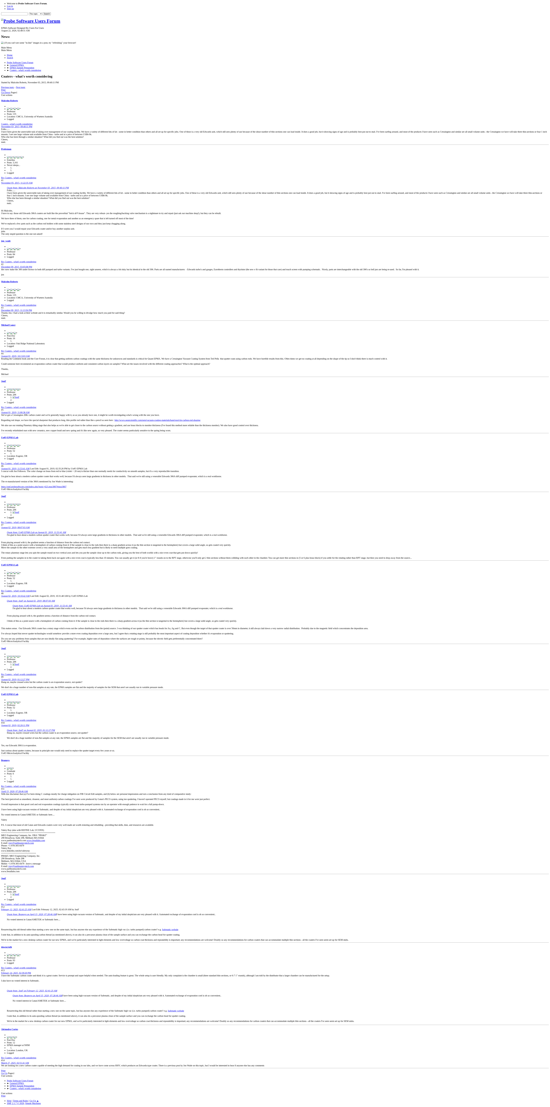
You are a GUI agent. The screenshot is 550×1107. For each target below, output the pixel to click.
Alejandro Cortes (9, 1029)
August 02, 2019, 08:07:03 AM (15, 527)
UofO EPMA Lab (9, 437)
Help (9, 1101)
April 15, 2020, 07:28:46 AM (14, 791)
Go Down (5, 92)
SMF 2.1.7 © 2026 (15, 1103)
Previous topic (7, 87)
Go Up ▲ (34, 1101)
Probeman (6, 149)
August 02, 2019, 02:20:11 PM (15, 725)
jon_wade (6, 241)
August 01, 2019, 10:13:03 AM (15, 356)
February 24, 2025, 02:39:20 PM (16, 973)
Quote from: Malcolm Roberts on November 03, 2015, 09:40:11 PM (38, 188)
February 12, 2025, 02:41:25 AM (16, 909)
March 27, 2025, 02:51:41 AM (15, 1063)
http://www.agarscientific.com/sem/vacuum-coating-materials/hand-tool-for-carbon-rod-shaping (157, 420)
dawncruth (6, 947)
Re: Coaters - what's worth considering (18, 178)
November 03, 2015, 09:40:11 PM (16, 126)
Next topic (20, 87)
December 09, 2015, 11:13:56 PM (16, 310)
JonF (3, 381)
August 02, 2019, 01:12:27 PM (15, 679)
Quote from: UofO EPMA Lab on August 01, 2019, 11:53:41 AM (36, 532)
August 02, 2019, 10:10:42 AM (15, 596)
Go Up (4, 1073)
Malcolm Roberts (9, 100)
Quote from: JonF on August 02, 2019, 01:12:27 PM (31, 730)
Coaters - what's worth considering (17, 124)
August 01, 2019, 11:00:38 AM (15, 412)
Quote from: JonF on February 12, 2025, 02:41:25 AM (32, 991)
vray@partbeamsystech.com (21, 843)
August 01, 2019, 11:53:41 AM (15, 468)
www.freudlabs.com (36, 840)
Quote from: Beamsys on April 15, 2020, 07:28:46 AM (31, 914)
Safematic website (170, 929)
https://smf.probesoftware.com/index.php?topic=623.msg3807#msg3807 (33, 486)
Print (3, 90)
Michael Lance (8, 325)
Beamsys (5, 760)
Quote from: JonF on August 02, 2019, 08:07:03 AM (31, 601)
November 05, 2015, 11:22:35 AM (17, 183)
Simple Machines (33, 1103)
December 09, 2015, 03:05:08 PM (16, 267)
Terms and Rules (20, 1101)
